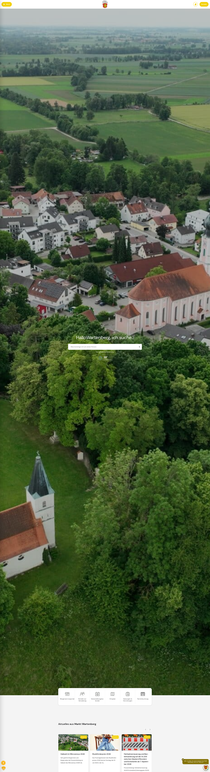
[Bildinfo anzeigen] (87, 749)
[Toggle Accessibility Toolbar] (3, 763)
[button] (6, 4)
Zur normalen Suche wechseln (105, 352)
